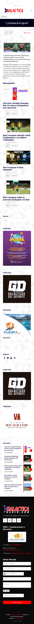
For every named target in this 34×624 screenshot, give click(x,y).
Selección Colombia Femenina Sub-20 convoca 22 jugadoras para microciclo (15, 105)
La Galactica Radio (15, 614)
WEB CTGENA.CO (19, 618)
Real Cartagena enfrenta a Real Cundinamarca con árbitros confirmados (16, 137)
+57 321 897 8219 (12, 1)
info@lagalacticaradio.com (17, 3)
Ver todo (27, 32)
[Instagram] (20, 5)
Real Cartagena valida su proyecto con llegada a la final (16, 198)
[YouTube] (18, 5)
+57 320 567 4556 (22, 1)
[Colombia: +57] (5, 573)
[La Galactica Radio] (17, 10)
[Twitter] (16, 5)
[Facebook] (13, 5)
